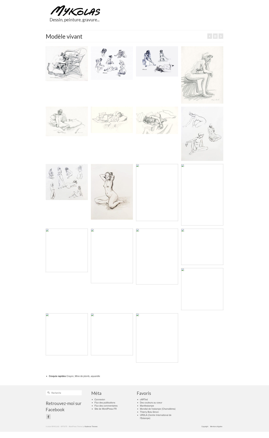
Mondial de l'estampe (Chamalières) (158, 408)
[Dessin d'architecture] (221, 36)
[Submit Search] (48, 392)
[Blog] (215, 36)
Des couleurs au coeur (151, 402)
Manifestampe (147, 405)
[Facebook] (48, 416)
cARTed (144, 399)
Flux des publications (104, 402)
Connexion (99, 399)
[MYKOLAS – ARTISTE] (76, 10)
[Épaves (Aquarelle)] (209, 36)
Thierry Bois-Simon (149, 411)
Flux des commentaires (106, 405)
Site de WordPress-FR (105, 408)
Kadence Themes (91, 426)
